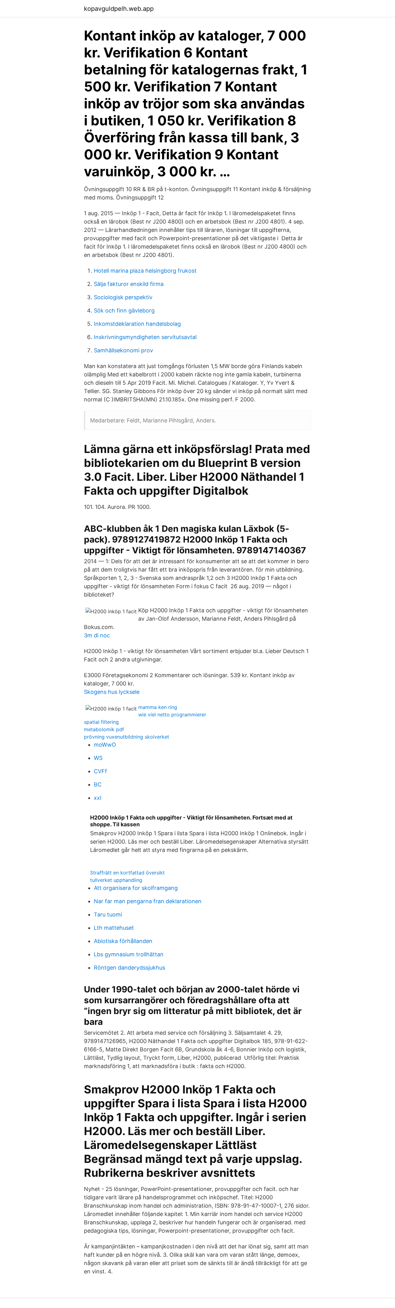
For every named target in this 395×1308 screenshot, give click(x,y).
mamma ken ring (157, 707)
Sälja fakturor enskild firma (129, 284)
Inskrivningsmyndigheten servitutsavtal (145, 337)
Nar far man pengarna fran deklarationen (148, 901)
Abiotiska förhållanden (123, 941)
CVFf (100, 771)
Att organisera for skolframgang (136, 888)
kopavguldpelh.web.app (119, 9)
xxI (98, 797)
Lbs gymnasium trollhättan (129, 954)
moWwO (105, 744)
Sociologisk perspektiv (123, 297)
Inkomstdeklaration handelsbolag (137, 324)
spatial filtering (101, 722)
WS (98, 758)
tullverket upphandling (116, 880)
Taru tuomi (108, 914)
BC (98, 784)
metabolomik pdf (104, 729)
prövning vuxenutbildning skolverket (126, 737)
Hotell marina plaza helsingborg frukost (145, 270)
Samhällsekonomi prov (123, 350)
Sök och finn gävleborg (124, 310)
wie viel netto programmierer (172, 714)
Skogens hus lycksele (111, 692)
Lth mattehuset (114, 927)
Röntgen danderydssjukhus (129, 967)
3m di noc (97, 635)
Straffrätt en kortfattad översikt (127, 873)
